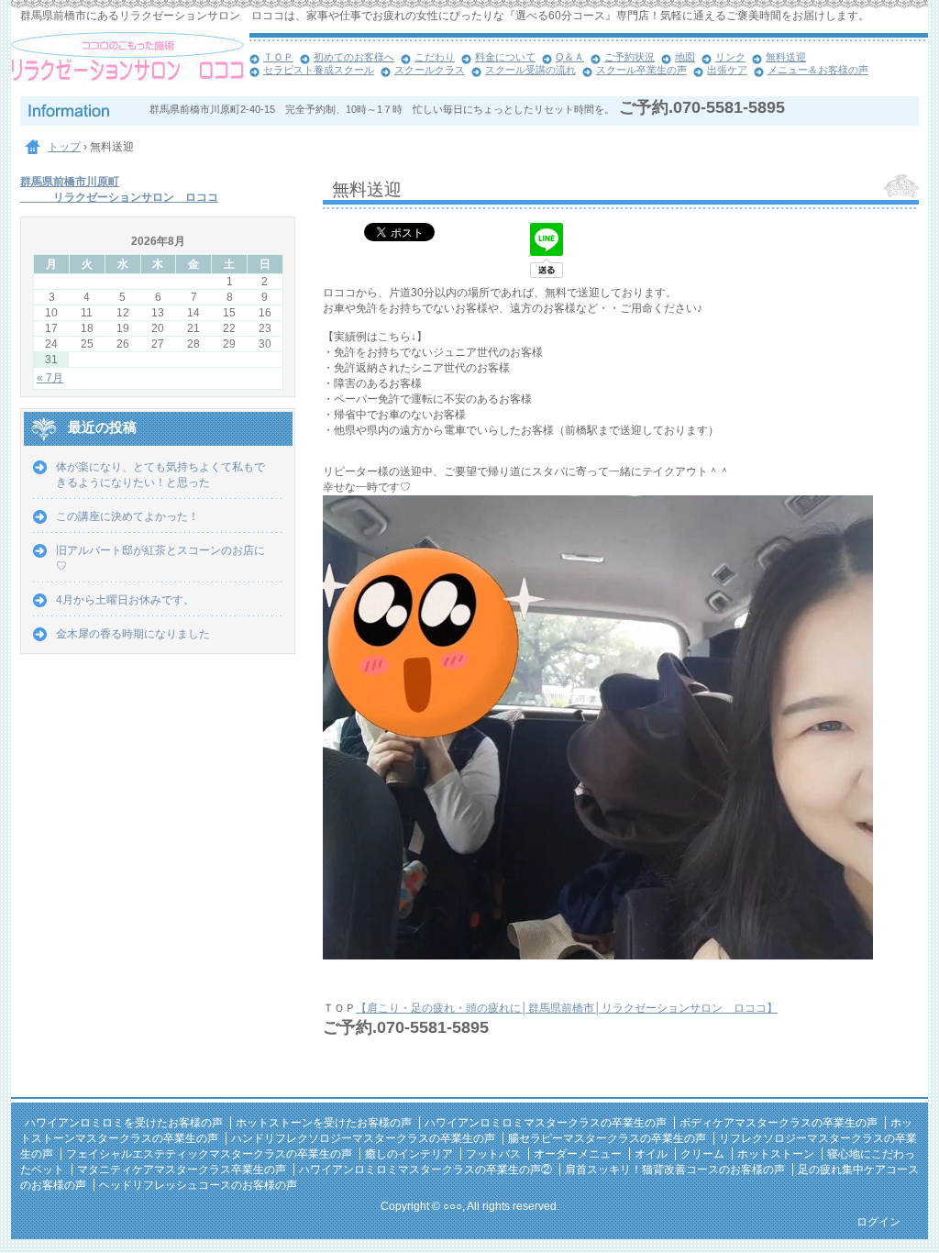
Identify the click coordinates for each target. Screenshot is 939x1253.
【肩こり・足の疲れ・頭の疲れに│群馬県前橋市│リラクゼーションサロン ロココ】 (567, 1008)
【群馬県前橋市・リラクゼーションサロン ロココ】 (130, 64)
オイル (651, 1154)
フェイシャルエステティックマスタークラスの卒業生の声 (209, 1154)
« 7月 (50, 377)
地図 (685, 56)
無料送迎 (786, 56)
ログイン (878, 1221)
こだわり (434, 56)
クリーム (702, 1154)
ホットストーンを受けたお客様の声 (324, 1122)
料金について (505, 56)
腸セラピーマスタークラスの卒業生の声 (607, 1138)
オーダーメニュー (578, 1154)
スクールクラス (429, 69)
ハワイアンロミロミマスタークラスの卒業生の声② (425, 1169)
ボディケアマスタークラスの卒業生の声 (778, 1122)
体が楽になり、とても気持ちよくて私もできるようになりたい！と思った (160, 474)
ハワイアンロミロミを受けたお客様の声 (124, 1122)
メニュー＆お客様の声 (818, 69)
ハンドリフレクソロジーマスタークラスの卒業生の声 (363, 1138)
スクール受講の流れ (530, 69)
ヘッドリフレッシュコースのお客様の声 (198, 1185)
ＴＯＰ (278, 56)
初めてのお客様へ (354, 56)
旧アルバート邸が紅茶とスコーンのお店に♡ (160, 558)
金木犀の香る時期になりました (133, 633)
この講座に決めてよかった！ (127, 516)
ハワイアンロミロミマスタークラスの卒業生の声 (546, 1122)
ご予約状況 (629, 56)
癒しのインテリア (409, 1154)
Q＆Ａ (570, 56)
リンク (730, 56)
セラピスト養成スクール (318, 69)
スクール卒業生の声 (641, 69)
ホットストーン (775, 1154)
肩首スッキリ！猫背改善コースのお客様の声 (675, 1169)
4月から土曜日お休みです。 (125, 599)
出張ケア (727, 69)
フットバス (493, 1154)
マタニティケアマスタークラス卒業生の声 (181, 1169)
